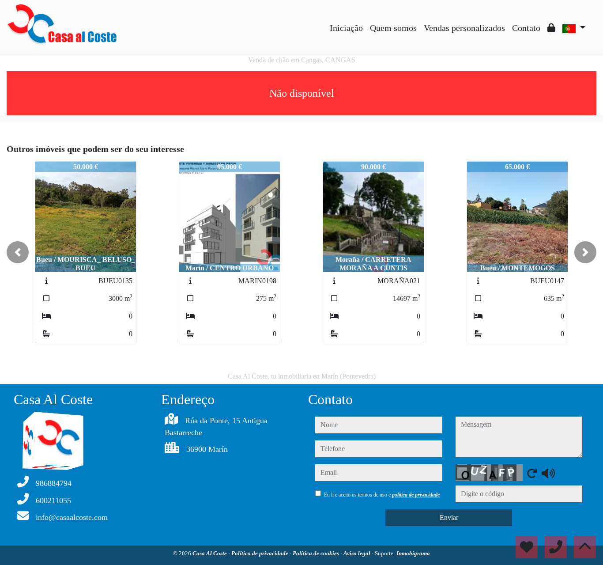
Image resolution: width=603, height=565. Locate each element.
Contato (526, 28)
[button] (18, 252)
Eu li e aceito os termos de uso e (382, 495)
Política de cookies (316, 553)
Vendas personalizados (464, 28)
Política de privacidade (260, 553)
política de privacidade (416, 495)
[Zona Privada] (551, 28)
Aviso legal (357, 553)
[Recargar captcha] (532, 473)
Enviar (449, 517)
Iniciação (346, 28)
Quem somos (393, 28)
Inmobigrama (413, 553)
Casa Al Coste (210, 553)
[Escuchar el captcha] (548, 473)
